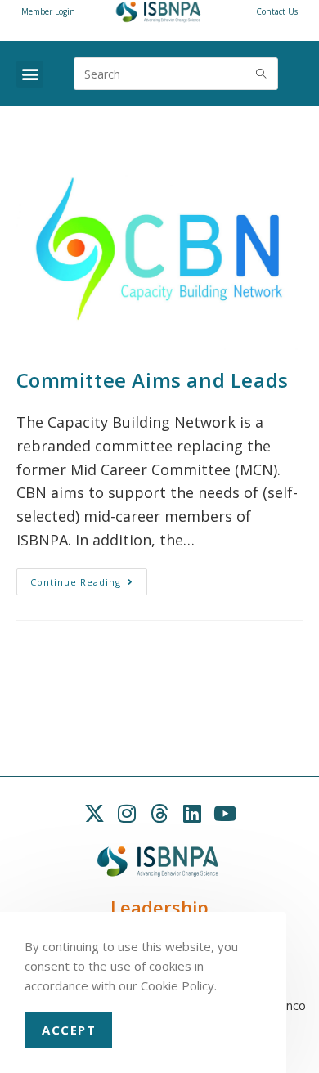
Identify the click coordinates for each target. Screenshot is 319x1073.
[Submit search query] (261, 73)
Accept (69, 1029)
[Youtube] (225, 813)
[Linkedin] (192, 813)
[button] (29, 74)
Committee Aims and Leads (152, 379)
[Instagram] (126, 813)
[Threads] (159, 813)
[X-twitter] (94, 813)
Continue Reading (88, 578)
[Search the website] (176, 72)
